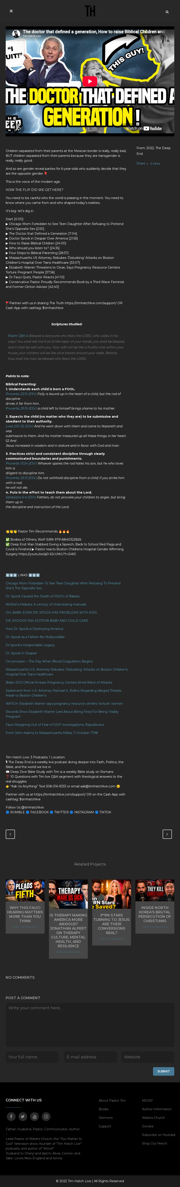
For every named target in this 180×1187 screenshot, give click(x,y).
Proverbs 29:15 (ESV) (21, 408)
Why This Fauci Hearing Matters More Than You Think (25, 914)
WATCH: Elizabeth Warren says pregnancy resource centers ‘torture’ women (64, 704)
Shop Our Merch (154, 1143)
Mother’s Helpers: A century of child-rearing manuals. (46, 604)
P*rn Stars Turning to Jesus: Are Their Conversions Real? (111, 924)
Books (103, 1109)
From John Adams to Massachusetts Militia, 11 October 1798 (52, 733)
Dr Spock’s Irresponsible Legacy (30, 645)
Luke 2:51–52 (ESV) (19, 426)
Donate (148, 1126)
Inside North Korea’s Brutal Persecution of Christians (155, 914)
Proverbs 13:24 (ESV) (21, 463)
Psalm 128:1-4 (18, 336)
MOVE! (147, 1101)
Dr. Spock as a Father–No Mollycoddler (36, 637)
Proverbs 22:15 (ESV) (21, 394)
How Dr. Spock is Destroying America (34, 629)
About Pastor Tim (112, 1101)
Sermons (106, 1118)
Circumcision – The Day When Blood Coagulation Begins (49, 661)
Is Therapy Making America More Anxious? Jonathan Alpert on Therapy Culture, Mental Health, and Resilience (68, 930)
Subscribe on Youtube (159, 1135)
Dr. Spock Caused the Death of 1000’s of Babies (42, 596)
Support (105, 1126)
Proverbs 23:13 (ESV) (21, 478)
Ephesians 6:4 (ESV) (21, 497)
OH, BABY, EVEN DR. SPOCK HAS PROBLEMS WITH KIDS (51, 613)
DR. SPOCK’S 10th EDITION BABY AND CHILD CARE (47, 621)
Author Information (157, 1109)
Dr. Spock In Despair (22, 653)
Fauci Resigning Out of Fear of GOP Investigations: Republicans (55, 725)
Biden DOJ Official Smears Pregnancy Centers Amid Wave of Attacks (59, 682)
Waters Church (153, 1118)
